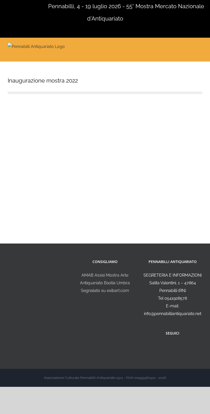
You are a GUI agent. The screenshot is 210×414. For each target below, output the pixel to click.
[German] (23, 5)
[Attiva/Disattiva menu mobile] (200, 46)
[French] (16, 5)
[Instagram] (175, 347)
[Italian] (3, 5)
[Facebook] (169, 347)
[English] (10, 5)
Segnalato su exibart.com (105, 290)
